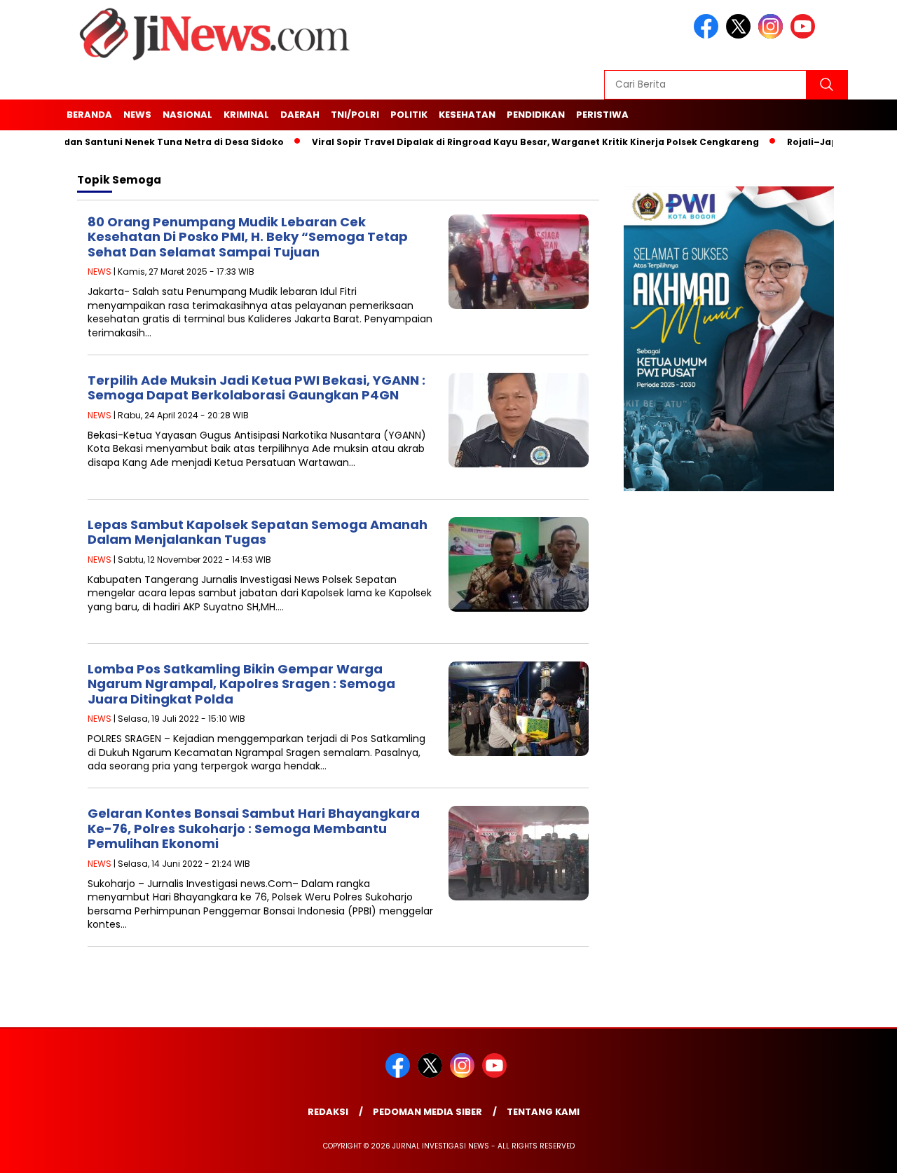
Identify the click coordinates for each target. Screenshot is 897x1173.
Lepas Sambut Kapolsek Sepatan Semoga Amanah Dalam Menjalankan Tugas (257, 532)
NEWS (137, 114)
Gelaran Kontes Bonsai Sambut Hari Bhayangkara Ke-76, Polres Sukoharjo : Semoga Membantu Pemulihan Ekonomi (254, 828)
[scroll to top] (859, 1153)
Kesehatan (467, 114)
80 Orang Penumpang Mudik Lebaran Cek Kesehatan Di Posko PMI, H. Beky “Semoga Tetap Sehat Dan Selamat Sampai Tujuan (248, 237)
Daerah (300, 114)
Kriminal (246, 114)
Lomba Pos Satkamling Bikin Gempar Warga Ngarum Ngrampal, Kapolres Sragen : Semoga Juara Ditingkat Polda (241, 684)
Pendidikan (536, 114)
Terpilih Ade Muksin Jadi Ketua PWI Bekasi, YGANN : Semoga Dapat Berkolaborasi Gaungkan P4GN (256, 387)
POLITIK (408, 114)
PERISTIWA (602, 114)
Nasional (187, 114)
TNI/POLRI (355, 114)
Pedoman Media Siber (427, 1111)
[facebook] (708, 35)
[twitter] (740, 35)
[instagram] (773, 35)
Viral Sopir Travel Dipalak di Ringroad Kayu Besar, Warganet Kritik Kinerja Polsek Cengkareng (510, 142)
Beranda (89, 114)
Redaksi (328, 1111)
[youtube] (805, 35)
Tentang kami (543, 1111)
